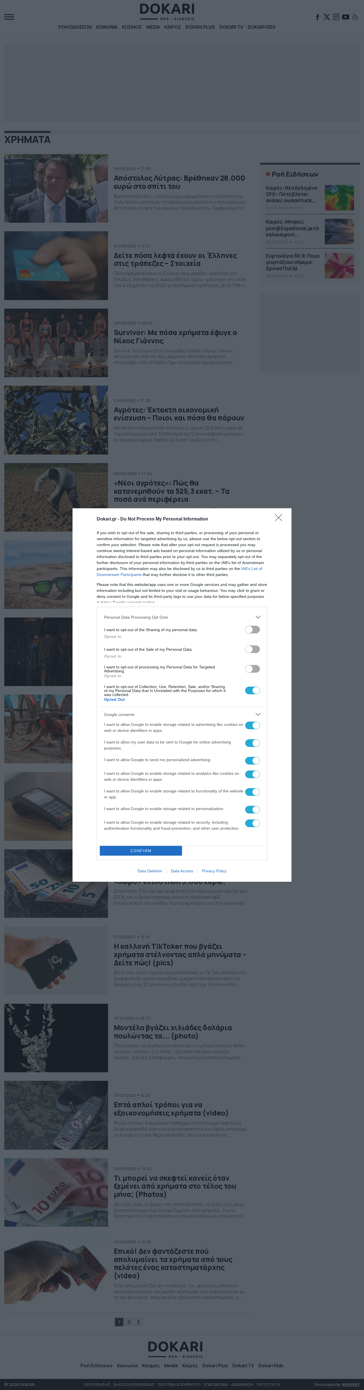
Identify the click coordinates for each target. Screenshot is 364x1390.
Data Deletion (150, 871)
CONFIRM (141, 851)
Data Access (182, 871)
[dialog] (182, 695)
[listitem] (182, 617)
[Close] (280, 519)
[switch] (252, 629)
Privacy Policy (214, 871)
